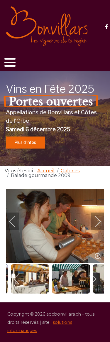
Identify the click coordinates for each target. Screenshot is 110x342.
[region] (55, 118)
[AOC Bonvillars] (47, 26)
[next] (94, 221)
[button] (10, 62)
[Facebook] (106, 27)
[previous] (16, 221)
